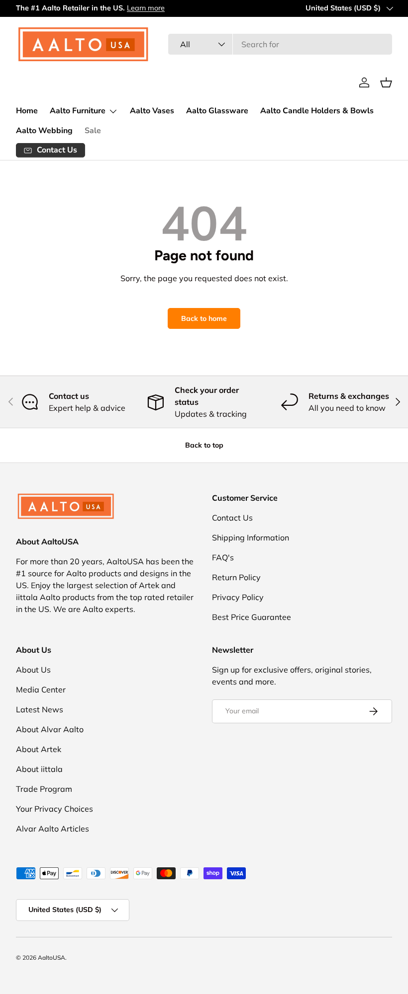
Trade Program (44, 789)
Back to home (204, 318)
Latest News (39, 709)
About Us (33, 670)
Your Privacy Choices (54, 809)
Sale (93, 130)
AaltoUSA (51, 957)
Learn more (146, 7)
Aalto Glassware (217, 110)
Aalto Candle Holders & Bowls (317, 110)
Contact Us (232, 518)
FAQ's (223, 557)
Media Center (41, 689)
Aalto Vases (152, 110)
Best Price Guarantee (251, 617)
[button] (386, 82)
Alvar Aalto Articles (52, 829)
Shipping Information (250, 537)
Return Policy (236, 577)
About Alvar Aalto (50, 729)
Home (27, 110)
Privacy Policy (238, 597)
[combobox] (280, 44)
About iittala (39, 769)
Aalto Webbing (44, 130)
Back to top (204, 445)
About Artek (38, 749)
